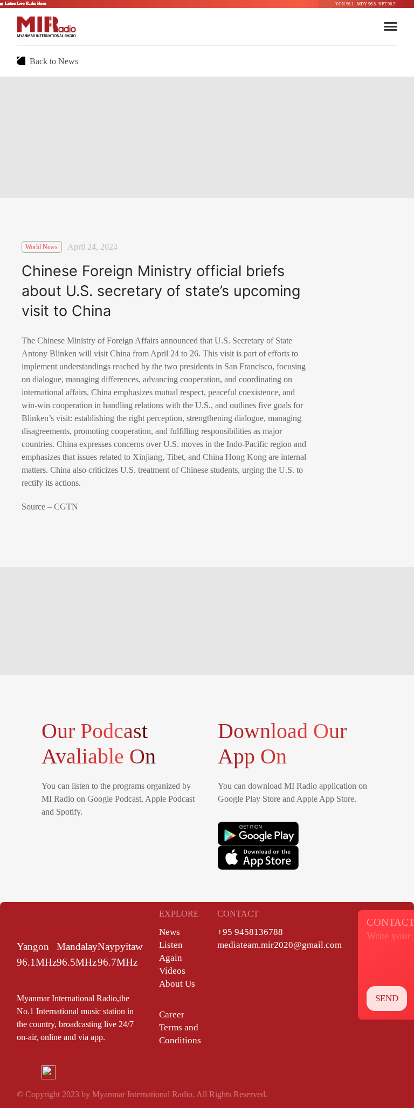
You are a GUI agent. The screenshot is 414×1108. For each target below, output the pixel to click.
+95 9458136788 (250, 932)
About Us (177, 984)
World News (41, 247)
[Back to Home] (46, 26)
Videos (172, 971)
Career (171, 1014)
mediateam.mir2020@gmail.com (279, 945)
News (169, 932)
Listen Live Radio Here (25, 3)
